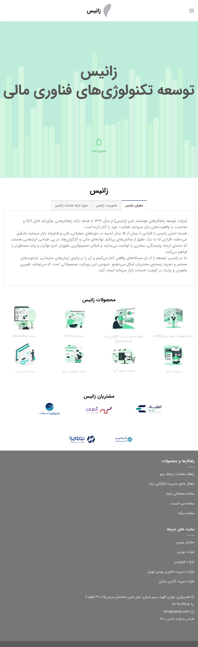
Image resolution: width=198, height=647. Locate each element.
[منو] (191, 10)
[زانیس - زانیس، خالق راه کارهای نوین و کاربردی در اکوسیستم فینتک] (99, 11)
